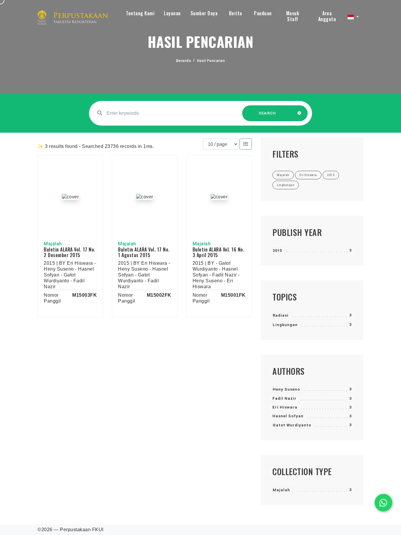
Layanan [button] (172, 13)
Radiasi (281, 315)
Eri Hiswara (284, 407)
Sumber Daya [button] (204, 13)
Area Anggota (327, 16)
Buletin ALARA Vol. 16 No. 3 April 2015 (219, 252)
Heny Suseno (286, 389)
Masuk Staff (292, 16)
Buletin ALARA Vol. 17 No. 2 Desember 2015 (69, 252)
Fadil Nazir (284, 398)
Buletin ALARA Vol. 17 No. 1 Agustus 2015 (144, 252)
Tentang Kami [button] (140, 13)
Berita (235, 13)
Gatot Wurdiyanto (292, 425)
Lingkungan (285, 325)
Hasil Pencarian (211, 61)
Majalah (281, 490)
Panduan (263, 13)
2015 (277, 250)
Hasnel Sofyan (288, 416)
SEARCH (267, 113)
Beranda (183, 61)
